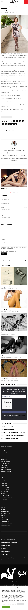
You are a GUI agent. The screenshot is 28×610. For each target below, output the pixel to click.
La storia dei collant (6, 511)
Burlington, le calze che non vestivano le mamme (14, 287)
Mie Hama (3, 548)
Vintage (3, 493)
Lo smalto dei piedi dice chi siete (9, 378)
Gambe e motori (5, 489)
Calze (2, 505)
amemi (3, 288)
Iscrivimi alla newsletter (9, 251)
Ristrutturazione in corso (14, 137)
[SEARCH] (25, 260)
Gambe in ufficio (5, 495)
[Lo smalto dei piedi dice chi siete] (14, 368)
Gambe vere (4, 483)
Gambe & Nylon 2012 (6, 452)
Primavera (4, 311)
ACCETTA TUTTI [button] (6, 607)
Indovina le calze (5, 457)
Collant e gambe (5, 478)
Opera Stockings (5, 521)
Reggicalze (3, 481)
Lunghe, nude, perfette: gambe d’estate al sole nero (13, 558)
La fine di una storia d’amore (8, 356)
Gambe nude (4, 485)
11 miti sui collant (5, 465)
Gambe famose (5, 487)
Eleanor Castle (5, 357)
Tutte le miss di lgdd (6, 469)
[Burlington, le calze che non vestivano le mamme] (14, 276)
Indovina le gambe (9, 429)
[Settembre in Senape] (14, 299)
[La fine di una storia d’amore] (14, 345)
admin (3, 12)
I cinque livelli (4, 459)
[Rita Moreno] (14, 322)
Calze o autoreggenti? (6, 523)
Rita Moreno (4, 333)
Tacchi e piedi (4, 491)
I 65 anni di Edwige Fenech (14, 131)
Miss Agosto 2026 (5, 551)
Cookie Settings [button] (12, 604)
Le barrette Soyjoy (5, 545)
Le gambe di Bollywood (6, 471)
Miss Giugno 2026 (8, 426)
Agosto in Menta (5, 554)
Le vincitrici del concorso (7, 454)
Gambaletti (9, 116)
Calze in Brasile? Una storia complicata (14, 432)
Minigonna (3, 517)
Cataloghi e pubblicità (6, 497)
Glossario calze (4, 519)
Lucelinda (4, 380)
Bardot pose (4, 450)
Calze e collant (4, 8)
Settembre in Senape (6, 310)
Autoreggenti (4, 480)
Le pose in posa (4, 467)
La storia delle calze (6, 504)
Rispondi (25, 197)
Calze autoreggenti (5, 513)
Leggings (3, 515)
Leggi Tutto (5, 604)
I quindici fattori (4, 463)
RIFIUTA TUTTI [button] (20, 604)
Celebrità (3, 116)
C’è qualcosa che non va (11, 438)
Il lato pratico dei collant (7, 455)
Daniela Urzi (4, 188)
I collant (3, 509)
